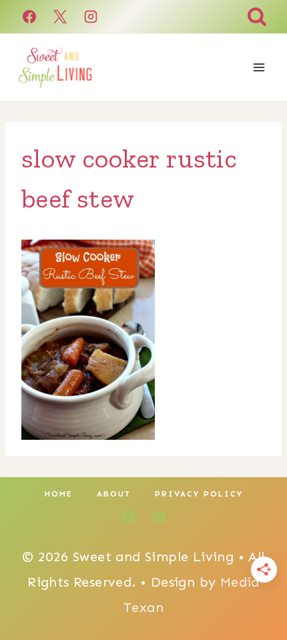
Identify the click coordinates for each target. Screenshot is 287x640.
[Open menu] (258, 67)
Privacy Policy (199, 494)
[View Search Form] (257, 17)
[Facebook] (29, 16)
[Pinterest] (159, 517)
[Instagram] (90, 16)
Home (59, 494)
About (114, 494)
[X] (60, 16)
